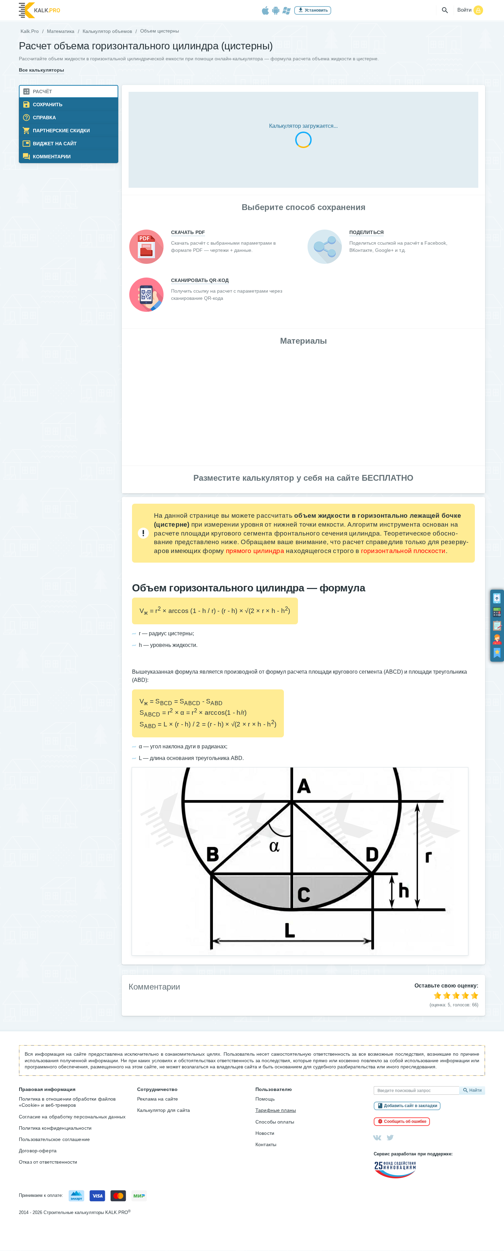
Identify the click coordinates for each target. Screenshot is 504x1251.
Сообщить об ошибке (405, 1121)
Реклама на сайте (157, 1099)
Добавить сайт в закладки (410, 1105)
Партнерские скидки (61, 130)
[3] (456, 995)
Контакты (265, 1144)
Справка (44, 117)
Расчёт (42, 91)
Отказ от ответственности (48, 1162)
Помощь (265, 1099)
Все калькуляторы (41, 70)
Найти (475, 1090)
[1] (437, 995)
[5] (474, 995)
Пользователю (273, 1089)
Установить (316, 10)
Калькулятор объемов (107, 31)
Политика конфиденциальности (55, 1128)
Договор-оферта (38, 1150)
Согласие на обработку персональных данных (72, 1116)
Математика (60, 31)
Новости (264, 1133)
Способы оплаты (274, 1122)
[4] (465, 995)
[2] (447, 995)
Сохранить (47, 104)
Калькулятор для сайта (163, 1110)
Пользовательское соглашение (54, 1139)
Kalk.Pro (30, 31)
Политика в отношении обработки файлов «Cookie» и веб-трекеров (67, 1102)
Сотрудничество (157, 1089)
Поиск (445, 10)
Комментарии (51, 156)
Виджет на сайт (54, 143)
